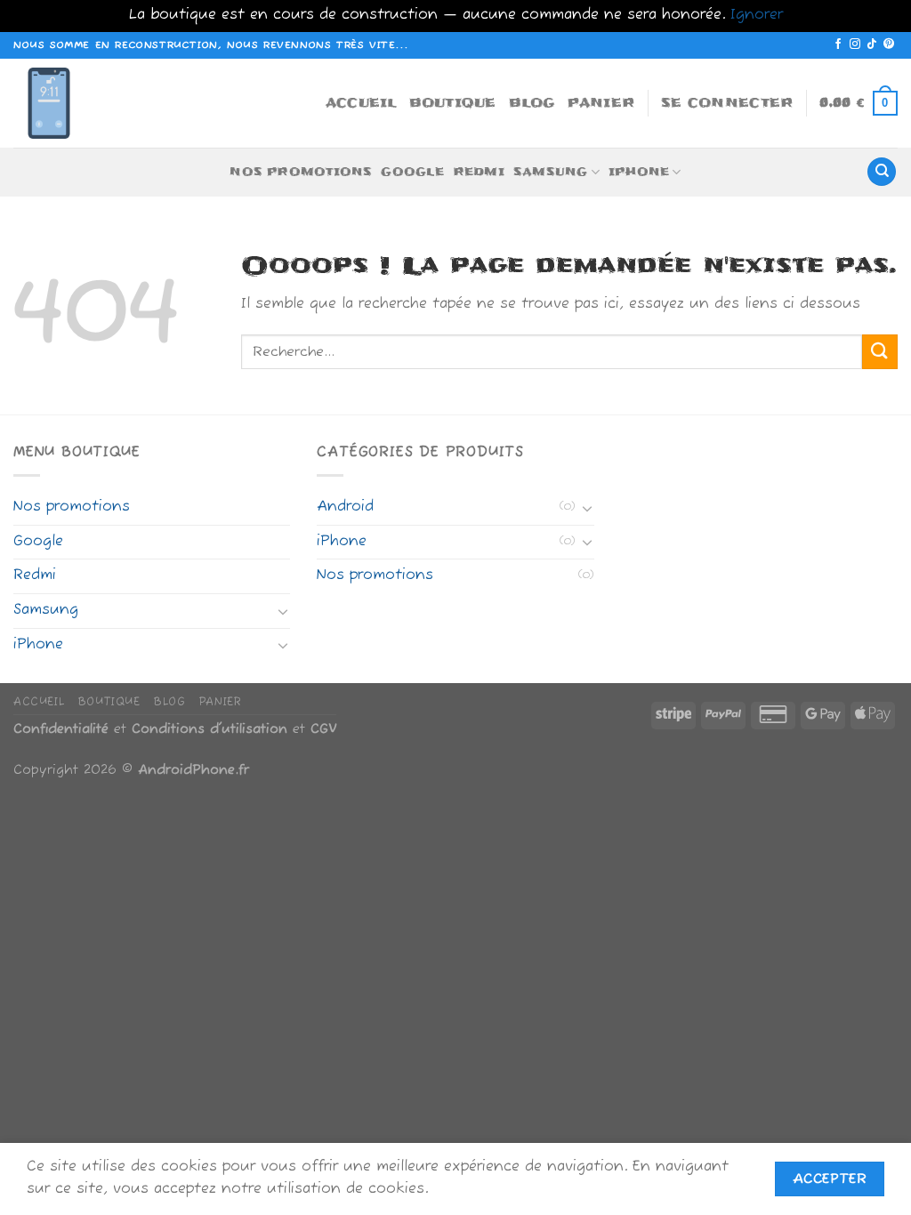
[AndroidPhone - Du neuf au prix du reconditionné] (57, 103)
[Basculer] (284, 611)
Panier (601, 102)
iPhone (639, 172)
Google (412, 172)
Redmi (478, 172)
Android (345, 507)
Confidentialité (61, 729)
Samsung (550, 172)
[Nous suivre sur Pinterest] (888, 44)
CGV (323, 729)
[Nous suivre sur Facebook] (838, 44)
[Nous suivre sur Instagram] (855, 44)
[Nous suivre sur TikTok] (872, 44)
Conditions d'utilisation (209, 729)
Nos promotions (301, 172)
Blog (532, 102)
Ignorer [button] (756, 15)
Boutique (452, 102)
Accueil (361, 102)
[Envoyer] (880, 351)
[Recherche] (881, 172)
